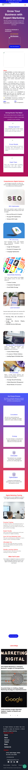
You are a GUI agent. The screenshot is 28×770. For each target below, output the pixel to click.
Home (6, 735)
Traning (6, 742)
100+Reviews (14, 36)
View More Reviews (14, 46)
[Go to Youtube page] (17, 762)
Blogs (6, 744)
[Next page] (17, 715)
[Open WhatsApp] (25, 766)
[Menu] (25, 5)
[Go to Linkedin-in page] (14, 762)
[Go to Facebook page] (8, 762)
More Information (13, 636)
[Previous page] (10, 715)
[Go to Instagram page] (11, 762)
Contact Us (7, 747)
